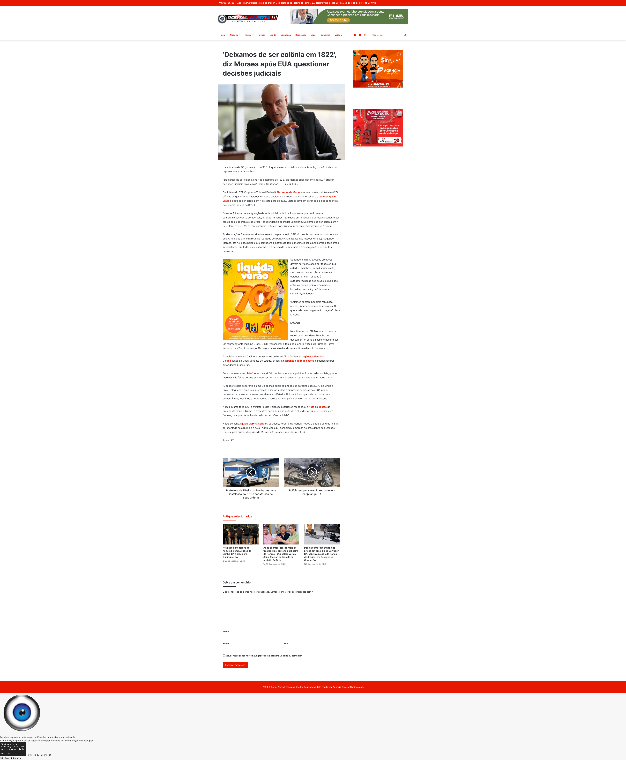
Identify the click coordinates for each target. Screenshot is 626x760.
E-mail (226, 643)
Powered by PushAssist (39, 754)
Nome (226, 631)
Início (222, 35)
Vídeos (338, 35)
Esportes (325, 35)
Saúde (273, 35)
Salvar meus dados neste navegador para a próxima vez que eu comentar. (263, 655)
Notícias (234, 35)
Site (286, 643)
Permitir (17, 758)
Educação (286, 35)
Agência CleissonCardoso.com (348, 687)
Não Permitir (6, 758)
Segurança (300, 35)
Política (261, 35)
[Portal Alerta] (248, 17)
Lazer (313, 35)
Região (248, 35)
